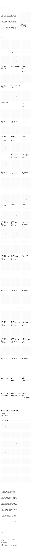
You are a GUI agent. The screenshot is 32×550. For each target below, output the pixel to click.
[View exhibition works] (25, 14)
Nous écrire (5, 542)
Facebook (1, 542)
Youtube (6, 542)
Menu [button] (30, 2)
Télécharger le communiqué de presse (7, 523)
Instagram (3, 542)
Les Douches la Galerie (6, 2)
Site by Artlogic (15, 545)
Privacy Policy (2, 544)
